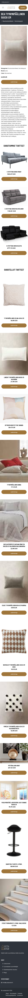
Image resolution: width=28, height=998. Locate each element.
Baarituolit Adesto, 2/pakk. (14, 864)
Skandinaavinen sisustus (10, 969)
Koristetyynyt (19, 21)
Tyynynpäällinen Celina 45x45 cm (14, 318)
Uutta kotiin (7, 963)
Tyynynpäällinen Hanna (14, 485)
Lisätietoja (14, 82)
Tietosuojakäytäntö (10, 995)
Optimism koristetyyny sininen (14, 425)
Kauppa (23, 7)
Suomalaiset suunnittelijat (11, 966)
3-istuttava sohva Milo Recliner (14, 209)
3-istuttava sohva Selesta (14, 246)
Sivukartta (20, 995)
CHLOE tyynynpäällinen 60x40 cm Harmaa (14, 605)
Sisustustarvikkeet (8, 21)
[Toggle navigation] (3, 7)
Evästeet (20, 993)
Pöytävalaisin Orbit (14, 765)
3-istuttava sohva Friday (14, 172)
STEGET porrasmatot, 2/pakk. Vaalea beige (14, 923)
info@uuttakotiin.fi (5, 2)
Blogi (5, 972)
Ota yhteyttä (13, 993)
